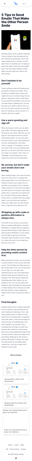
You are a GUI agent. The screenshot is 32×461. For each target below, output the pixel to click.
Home (10, 445)
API (7, 449)
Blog (22, 445)
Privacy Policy (14, 449)
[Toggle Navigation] (4, 3)
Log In (16, 445)
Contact (23, 449)
